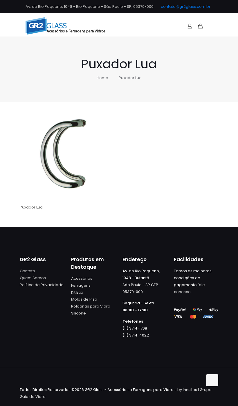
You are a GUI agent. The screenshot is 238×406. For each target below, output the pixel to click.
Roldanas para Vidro (90, 306)
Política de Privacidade (42, 285)
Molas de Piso (84, 299)
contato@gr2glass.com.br (185, 6)
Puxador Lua (130, 78)
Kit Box (77, 292)
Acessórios (81, 278)
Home (102, 78)
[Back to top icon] (212, 380)
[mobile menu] (210, 26)
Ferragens (81, 285)
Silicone (78, 313)
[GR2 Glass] (66, 26)
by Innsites (187, 389)
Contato (27, 271)
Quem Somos (33, 278)
